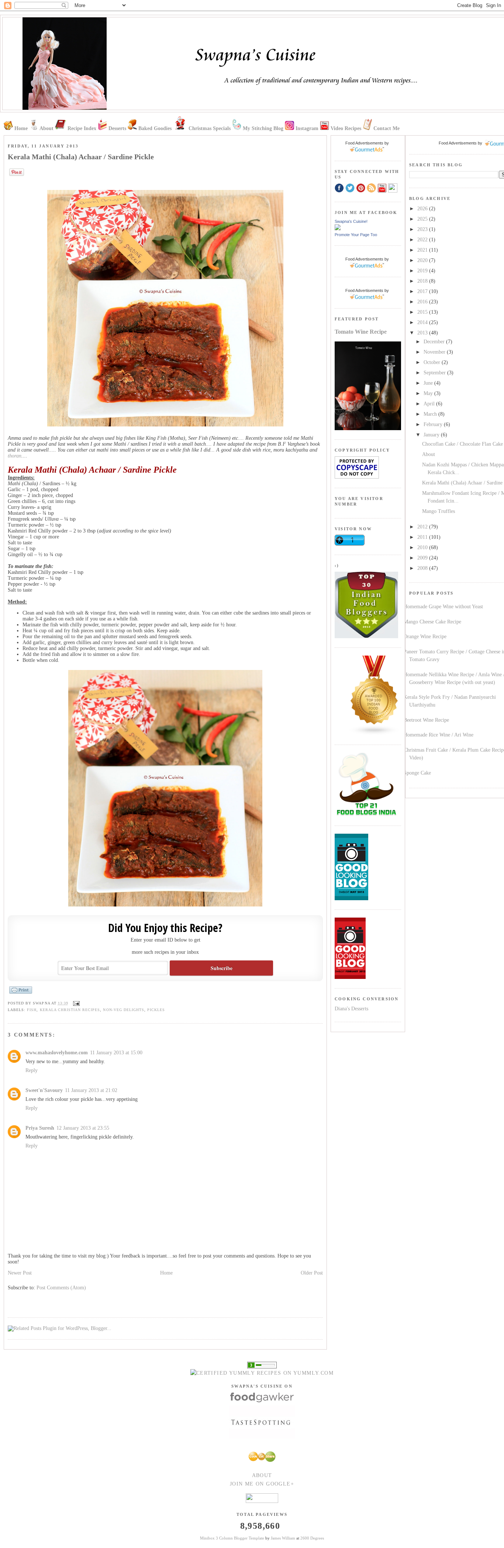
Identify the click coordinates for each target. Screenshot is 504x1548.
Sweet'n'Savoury (44, 1090)
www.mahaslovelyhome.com (56, 1052)
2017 (423, 291)
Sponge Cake (417, 773)
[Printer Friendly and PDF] (21, 993)
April (430, 403)
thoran (14, 456)
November (435, 352)
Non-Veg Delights (123, 1010)
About (428, 454)
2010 (423, 547)
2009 (423, 558)
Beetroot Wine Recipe (426, 720)
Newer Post (20, 1273)
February (434, 424)
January (432, 435)
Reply (31, 1070)
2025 (423, 219)
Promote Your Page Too (356, 234)
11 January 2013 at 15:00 (116, 1052)
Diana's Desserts (351, 1008)
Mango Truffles (438, 511)
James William (283, 1538)
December (435, 341)
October (433, 362)
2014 (423, 322)
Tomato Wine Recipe (361, 331)
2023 (423, 229)
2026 (423, 208)
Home (166, 1273)
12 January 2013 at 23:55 (82, 1128)
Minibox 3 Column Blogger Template (232, 1538)
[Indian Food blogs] (374, 733)
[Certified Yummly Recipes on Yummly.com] (262, 1373)
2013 (423, 333)
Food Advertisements (458, 143)
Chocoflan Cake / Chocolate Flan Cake (462, 444)
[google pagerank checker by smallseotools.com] (262, 1365)
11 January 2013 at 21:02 (91, 1090)
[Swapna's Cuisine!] (338, 228)
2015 (423, 312)
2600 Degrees (312, 1538)
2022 (423, 239)
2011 (423, 537)
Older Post (312, 1273)
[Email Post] (75, 1003)
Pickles (156, 1010)
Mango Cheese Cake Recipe (432, 622)
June (429, 383)
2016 (423, 302)
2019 (423, 270)
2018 (423, 281)
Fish (32, 1010)
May (429, 393)
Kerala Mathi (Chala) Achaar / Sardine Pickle (81, 157)
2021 (423, 250)
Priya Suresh (39, 1128)
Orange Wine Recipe (425, 636)
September (435, 372)
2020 (423, 260)
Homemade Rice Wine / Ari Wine (438, 735)
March (431, 414)
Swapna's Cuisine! (351, 221)
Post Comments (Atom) (61, 1287)
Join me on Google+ (262, 1484)
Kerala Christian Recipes (70, 1010)
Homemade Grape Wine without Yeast (443, 606)
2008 (423, 568)
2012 (423, 527)
